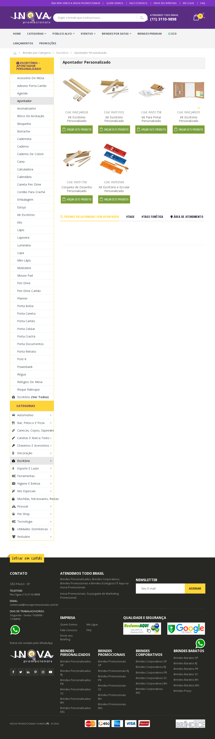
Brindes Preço (182, 691)
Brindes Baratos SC (186, 674)
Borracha (23, 131)
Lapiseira (23, 237)
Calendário (24, 177)
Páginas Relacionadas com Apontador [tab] (91, 216)
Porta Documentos (30, 344)
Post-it (21, 359)
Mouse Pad (25, 275)
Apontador (24, 101)
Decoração (24, 453)
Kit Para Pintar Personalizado (151, 119)
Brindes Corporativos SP (151, 661)
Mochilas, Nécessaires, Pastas (35, 499)
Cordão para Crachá (31, 192)
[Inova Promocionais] (32, 656)
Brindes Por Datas (115, 33)
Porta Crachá (26, 336)
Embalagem (25, 199)
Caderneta (24, 139)
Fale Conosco (138, 3)
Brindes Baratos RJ (185, 663)
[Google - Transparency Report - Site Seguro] (186, 629)
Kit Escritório (26, 215)
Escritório (33, 397)
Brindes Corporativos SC (151, 678)
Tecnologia (25, 521)
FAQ (202, 3)
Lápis (20, 230)
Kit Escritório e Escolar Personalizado (114, 189)
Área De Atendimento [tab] (188, 216)
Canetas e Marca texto (33, 438)
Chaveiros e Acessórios (33, 445)
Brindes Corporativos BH (151, 683)
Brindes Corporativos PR (151, 672)
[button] (199, 18)
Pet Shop (23, 514)
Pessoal (22, 506)
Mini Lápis (24, 260)
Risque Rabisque (28, 389)
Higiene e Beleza (28, 483)
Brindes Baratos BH (186, 679)
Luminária (24, 245)
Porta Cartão (26, 321)
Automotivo (25, 415)
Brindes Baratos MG (186, 685)
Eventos (87, 33)
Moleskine (24, 268)
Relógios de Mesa (29, 382)
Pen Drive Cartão (29, 291)
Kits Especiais (26, 491)
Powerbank (25, 367)
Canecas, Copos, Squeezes (35, 430)
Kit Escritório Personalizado (77, 119)
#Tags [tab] (130, 216)
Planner (22, 298)
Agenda (22, 93)
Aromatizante (26, 108)
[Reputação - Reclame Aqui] (142, 629)
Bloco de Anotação (30, 116)
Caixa (21, 161)
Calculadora (25, 169)
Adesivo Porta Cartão (32, 86)
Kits (19, 222)
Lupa (20, 253)
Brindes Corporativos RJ (151, 667)
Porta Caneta (26, 313)
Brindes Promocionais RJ (113, 671)
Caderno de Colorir (30, 154)
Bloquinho (24, 124)
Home (17, 33)
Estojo (21, 207)
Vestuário (23, 537)
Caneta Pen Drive (29, 184)
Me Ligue (188, 3)
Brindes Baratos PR (186, 669)
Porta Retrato (26, 351)
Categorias (35, 33)
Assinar (195, 588)
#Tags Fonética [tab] (152, 216)
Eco (174, 33)
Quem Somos (114, 3)
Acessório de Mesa (30, 78)
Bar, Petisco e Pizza (31, 423)
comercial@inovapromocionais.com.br (34, 605)
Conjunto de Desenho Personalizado (77, 189)
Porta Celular (26, 329)
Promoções (47, 43)
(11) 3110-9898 (31, 594)
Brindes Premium (150, 33)
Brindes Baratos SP (186, 658)
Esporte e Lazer (28, 468)
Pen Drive (23, 283)
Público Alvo (62, 33)
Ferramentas (26, 476)
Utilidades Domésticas (32, 529)
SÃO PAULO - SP (20, 584)
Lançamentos (23, 43)
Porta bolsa (25, 306)
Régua (21, 374)
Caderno (23, 146)
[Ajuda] (16, 630)
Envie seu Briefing (165, 3)
